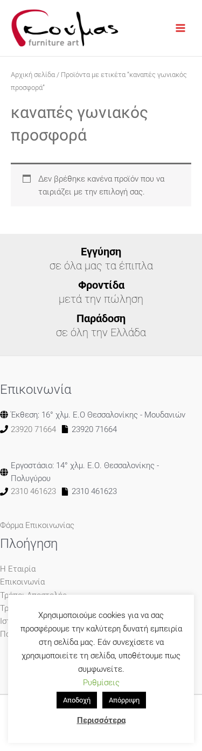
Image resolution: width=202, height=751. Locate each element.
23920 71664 (33, 429)
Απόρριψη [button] (124, 700)
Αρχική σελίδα (33, 75)
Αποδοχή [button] (76, 700)
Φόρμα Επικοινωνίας (37, 525)
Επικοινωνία (22, 582)
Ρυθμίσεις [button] (101, 682)
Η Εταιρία (18, 569)
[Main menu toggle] (180, 28)
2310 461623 (33, 491)
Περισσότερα (101, 720)
